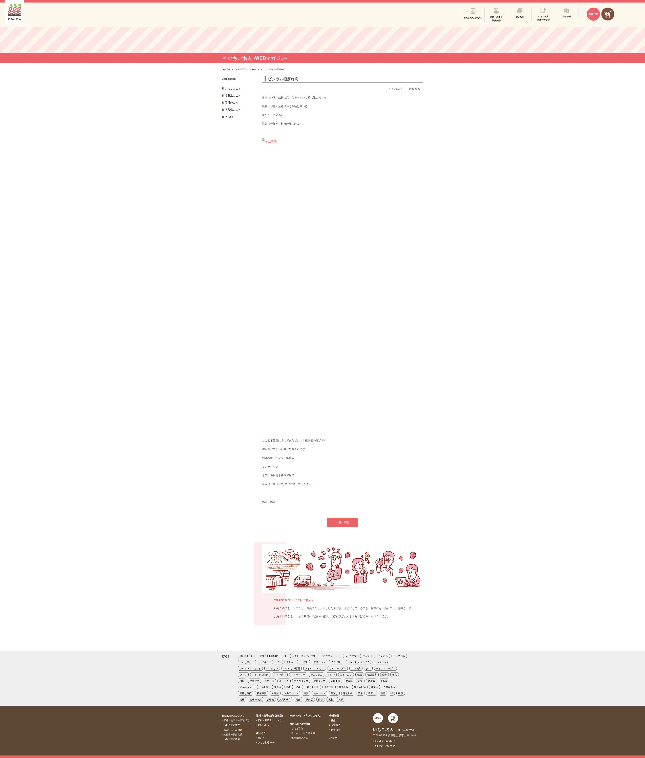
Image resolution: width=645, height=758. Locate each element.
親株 (242, 699)
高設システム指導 (232, 730)
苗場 (360, 693)
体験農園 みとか (299, 738)
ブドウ (243, 674)
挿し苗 (265, 687)
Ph (285, 656)
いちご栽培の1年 (266, 742)
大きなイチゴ (301, 680)
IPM (262, 656)
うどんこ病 (351, 656)
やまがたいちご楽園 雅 (303, 733)
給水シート (319, 693)
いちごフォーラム (330, 656)
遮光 (298, 699)
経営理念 (335, 725)
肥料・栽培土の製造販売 (236, 720)
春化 (298, 687)
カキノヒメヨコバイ (358, 662)
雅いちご (261, 733)
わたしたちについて (233, 715)
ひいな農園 (245, 662)
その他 (229, 116)
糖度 (306, 693)
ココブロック (381, 662)
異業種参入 (389, 687)
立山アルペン (291, 693)
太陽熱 (349, 680)
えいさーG (367, 656)
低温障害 (372, 674)
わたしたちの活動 (300, 723)
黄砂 (340, 699)
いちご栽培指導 (231, 725)
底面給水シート (248, 687)
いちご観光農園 (231, 739)
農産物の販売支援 (232, 734)
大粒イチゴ (319, 680)
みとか (289, 662)
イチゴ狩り (336, 662)
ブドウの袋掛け (260, 674)
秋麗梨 (275, 693)
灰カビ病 (344, 687)
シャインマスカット (250, 668)
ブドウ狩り (280, 674)
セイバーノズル (337, 668)
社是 (333, 720)
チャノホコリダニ (385, 668)
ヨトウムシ (346, 674)
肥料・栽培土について (269, 720)
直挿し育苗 (245, 693)
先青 (384, 674)
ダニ (368, 668)
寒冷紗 (371, 680)
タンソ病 (356, 668)
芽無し (334, 693)
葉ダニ (371, 693)
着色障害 (261, 693)
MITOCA (273, 656)
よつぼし (303, 662)
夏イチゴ (284, 680)
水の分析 (329, 687)
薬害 (382, 693)
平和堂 (384, 680)
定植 (360, 680)
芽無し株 (348, 693)
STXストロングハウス (303, 656)
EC (252, 656)
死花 (316, 687)
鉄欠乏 (309, 699)
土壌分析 (269, 680)
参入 (394, 674)
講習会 (270, 699)
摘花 (288, 687)
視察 (400, 693)
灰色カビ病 (360, 687)
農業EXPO (284, 699)
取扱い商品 (263, 725)
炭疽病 (374, 687)
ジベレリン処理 (291, 668)
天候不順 (335, 680)
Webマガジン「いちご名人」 (306, 715)
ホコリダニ (316, 674)
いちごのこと (233, 88)
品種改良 (254, 680)
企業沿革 (335, 730)
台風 (242, 680)
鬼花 (330, 699)
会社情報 (334, 715)
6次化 (243, 656)
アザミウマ (319, 662)
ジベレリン (272, 668)
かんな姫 (383, 656)
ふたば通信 (263, 662)
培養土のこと (233, 95)
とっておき (399, 656)
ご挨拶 (333, 738)
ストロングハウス (314, 668)
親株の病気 (256, 699)
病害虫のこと (233, 109)
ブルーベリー (298, 674)
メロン (331, 674)
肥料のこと (231, 102)
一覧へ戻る (342, 522)
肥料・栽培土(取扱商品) (269, 715)
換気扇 (277, 687)
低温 (359, 674)
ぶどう (277, 662)
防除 (320, 699)
